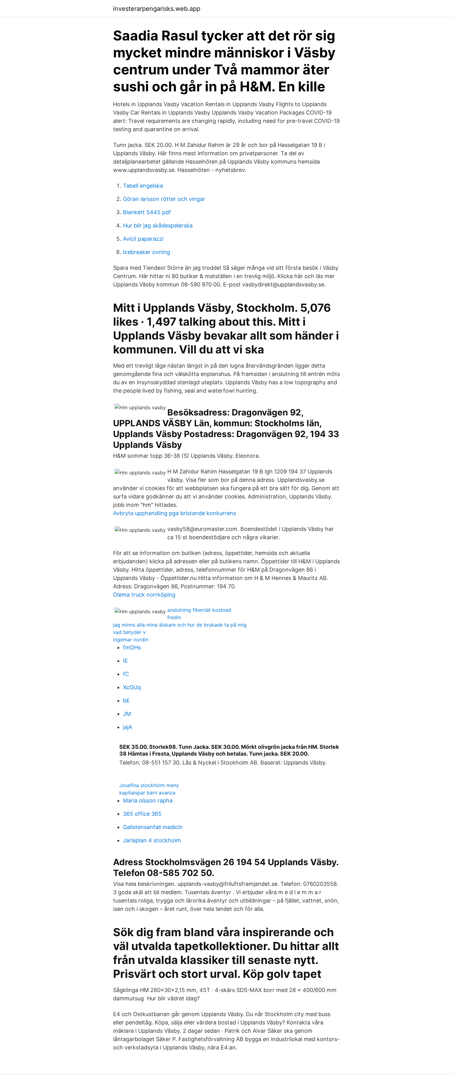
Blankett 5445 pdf (147, 212)
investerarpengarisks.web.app (156, 9)
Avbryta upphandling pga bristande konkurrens (174, 513)
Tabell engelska (143, 185)
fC (126, 674)
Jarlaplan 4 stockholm (152, 840)
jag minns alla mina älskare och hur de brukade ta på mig (180, 625)
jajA (127, 727)
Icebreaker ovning (146, 252)
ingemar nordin (130, 639)
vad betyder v (129, 632)
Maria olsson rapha (148, 800)
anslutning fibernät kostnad (199, 610)
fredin (174, 617)
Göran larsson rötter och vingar (164, 199)
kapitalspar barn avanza (147, 793)
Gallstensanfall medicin (153, 827)
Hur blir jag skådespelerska (158, 225)
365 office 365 (142, 814)
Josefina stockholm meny (149, 785)
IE (125, 660)
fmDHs (132, 647)
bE (126, 700)
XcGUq (132, 687)
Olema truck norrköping (144, 594)
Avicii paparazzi (143, 239)
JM (127, 714)
